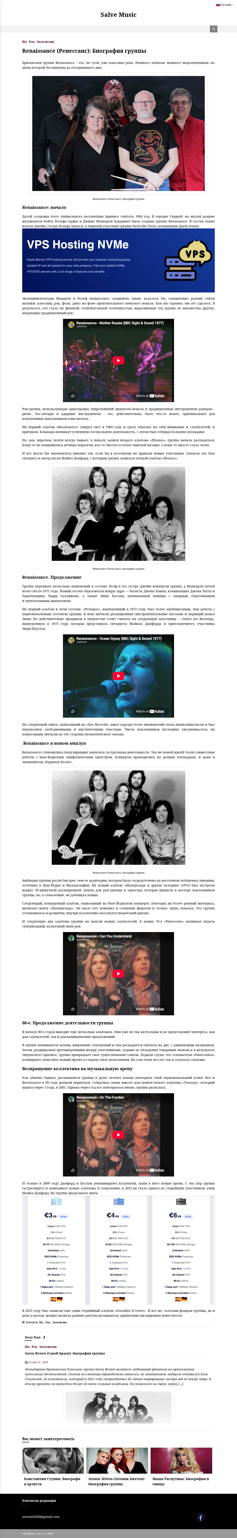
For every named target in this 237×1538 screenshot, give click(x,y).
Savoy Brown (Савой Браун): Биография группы (65, 1353)
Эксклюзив (45, 41)
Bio (24, 41)
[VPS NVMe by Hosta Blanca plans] (118, 1249)
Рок (32, 41)
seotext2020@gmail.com (41, 1516)
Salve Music (119, 14)
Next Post (33, 1337)
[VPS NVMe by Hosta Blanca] (118, 260)
